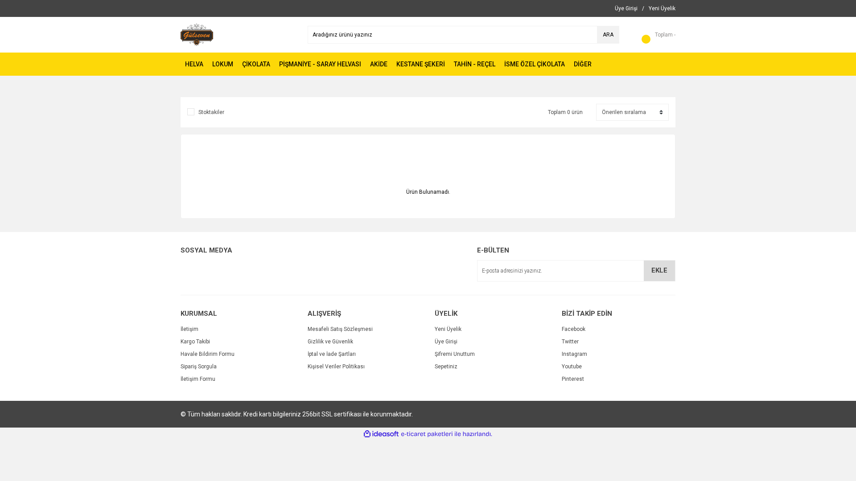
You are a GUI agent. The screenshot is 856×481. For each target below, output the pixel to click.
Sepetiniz (446, 366)
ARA (608, 35)
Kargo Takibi (195, 341)
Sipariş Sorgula (199, 366)
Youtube (572, 366)
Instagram (574, 354)
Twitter (570, 341)
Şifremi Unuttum (455, 354)
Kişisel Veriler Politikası (336, 366)
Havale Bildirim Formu (208, 354)
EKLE (659, 270)
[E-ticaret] (427, 434)
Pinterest (573, 379)
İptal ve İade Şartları (332, 354)
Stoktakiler (211, 112)
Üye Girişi (446, 341)
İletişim (189, 329)
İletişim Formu (198, 379)
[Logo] (197, 34)
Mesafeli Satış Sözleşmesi (340, 329)
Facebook (573, 329)
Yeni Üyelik (448, 329)
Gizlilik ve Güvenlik (330, 341)
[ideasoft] (381, 434)
